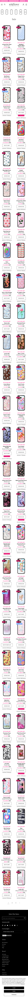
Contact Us (4, 972)
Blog (3, 947)
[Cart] (26, 4)
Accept (14, 987)
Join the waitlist (7, 644)
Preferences (14, 994)
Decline (14, 991)
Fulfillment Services (6, 961)
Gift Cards (4, 954)
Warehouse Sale (5, 964)
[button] (4, 4)
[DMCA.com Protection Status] (14, 935)
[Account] (23, 4)
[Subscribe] (24, 918)
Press (3, 945)
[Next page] (19, 903)
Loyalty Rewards (5, 955)
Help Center (4, 974)
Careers (3, 966)
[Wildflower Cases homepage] (14, 4)
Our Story (4, 944)
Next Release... (5, 942)
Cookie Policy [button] (18, 982)
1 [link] (8, 903)
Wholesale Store (5, 959)
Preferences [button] (22, 983)
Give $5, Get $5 (5, 957)
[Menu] (1, 4)
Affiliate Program (5, 962)
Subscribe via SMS (5, 922)
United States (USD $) (8, 931)
